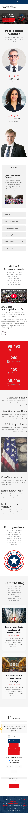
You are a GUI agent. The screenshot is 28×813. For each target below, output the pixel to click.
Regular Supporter (13, 741)
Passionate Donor (13, 749)
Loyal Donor (14, 745)
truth (14, 635)
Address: (14, 2)
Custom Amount (14, 753)
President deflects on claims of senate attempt (14, 630)
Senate (18, 635)
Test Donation (15, 760)
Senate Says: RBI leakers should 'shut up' (14, 679)
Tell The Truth (5, 805)
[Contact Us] (9, 76)
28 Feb (9, 635)
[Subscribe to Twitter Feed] (15, 76)
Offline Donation (14, 762)
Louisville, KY (17, 2)
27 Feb (9, 684)
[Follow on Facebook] (12, 76)
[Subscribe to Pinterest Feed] (18, 76)
